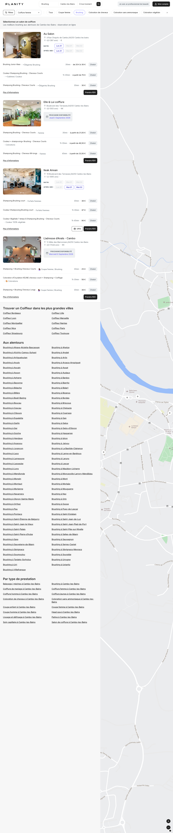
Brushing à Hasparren (62, 433)
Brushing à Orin (59, 499)
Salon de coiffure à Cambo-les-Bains (69, 622)
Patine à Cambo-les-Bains (64, 617)
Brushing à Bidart (60, 388)
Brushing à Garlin (11, 423)
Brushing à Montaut (12, 484)
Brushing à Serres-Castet (64, 544)
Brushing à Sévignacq (13, 549)
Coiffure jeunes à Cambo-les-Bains (69, 594)
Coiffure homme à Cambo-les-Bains (20, 594)
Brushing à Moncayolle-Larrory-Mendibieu (72, 473)
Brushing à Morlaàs (61, 484)
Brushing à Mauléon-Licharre (66, 468)
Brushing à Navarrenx (13, 494)
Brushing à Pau (10, 509)
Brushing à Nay (59, 494)
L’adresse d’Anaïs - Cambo (59, 238)
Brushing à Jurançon (13, 448)
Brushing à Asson (11, 372)
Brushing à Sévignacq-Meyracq (67, 549)
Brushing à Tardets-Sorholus (17, 559)
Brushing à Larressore (13, 458)
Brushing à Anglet (60, 352)
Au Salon (49, 33)
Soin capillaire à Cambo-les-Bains (19, 622)
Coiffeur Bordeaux (12, 313)
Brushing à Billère (11, 393)
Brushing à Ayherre (12, 377)
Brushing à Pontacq (12, 514)
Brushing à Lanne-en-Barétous (66, 453)
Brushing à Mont (60, 478)
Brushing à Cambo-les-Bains (65, 584)
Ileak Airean (51, 170)
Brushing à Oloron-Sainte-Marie (18, 499)
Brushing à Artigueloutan (15, 357)
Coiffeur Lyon (9, 318)
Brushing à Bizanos (61, 393)
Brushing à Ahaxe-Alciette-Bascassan (21, 347)
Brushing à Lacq (11, 453)
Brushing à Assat (60, 367)
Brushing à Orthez (12, 504)
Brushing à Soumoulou (14, 554)
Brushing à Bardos (60, 377)
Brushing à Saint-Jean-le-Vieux (18, 524)
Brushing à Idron (60, 438)
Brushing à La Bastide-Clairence (67, 448)
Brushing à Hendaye (13, 438)
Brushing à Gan (59, 418)
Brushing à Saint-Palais (14, 529)
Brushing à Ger (10, 428)
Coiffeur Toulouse (60, 333)
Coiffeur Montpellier (12, 323)
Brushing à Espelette (13, 418)
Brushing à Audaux (61, 372)
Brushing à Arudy (11, 362)
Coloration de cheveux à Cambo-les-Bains (23, 599)
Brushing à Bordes (60, 398)
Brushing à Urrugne (61, 559)
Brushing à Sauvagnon (63, 539)
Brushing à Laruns (60, 458)
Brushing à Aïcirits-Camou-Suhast (19, 352)
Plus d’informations (11, 92)
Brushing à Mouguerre (62, 489)
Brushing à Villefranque (14, 569)
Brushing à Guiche (12, 433)
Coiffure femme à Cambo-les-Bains (69, 589)
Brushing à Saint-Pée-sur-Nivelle (67, 529)
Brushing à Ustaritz (61, 564)
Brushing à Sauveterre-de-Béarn (18, 544)
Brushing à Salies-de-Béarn (65, 534)
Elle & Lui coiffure (54, 102)
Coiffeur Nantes (59, 323)
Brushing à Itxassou (12, 443)
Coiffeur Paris (58, 328)
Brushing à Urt (10, 564)
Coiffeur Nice (9, 328)
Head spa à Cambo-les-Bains (66, 612)
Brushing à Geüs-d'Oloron (64, 428)
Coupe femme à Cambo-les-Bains (68, 607)
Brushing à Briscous (61, 403)
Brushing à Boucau (12, 403)
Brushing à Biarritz (60, 383)
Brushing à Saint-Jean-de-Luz (66, 519)
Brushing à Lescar (60, 463)
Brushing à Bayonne (12, 383)
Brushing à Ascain (12, 367)
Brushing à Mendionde (14, 473)
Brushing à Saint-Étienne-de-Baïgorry (21, 519)
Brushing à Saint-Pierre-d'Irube (18, 534)
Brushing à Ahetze (60, 347)
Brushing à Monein (12, 478)
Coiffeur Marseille (60, 318)
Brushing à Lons (11, 468)
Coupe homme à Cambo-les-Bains (19, 612)
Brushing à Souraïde (61, 554)
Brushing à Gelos (60, 423)
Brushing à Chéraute (62, 408)
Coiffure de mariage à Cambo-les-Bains (22, 589)
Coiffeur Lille (58, 313)
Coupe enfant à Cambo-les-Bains (19, 607)
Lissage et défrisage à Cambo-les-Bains (22, 617)
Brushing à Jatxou (60, 443)
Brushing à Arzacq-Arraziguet (66, 362)
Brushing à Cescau (12, 408)
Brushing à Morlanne (13, 489)
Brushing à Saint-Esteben (64, 514)
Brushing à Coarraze (61, 413)
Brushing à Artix (59, 357)
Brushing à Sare (10, 539)
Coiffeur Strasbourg (12, 333)
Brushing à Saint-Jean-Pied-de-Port (69, 524)
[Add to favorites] (38, 34)
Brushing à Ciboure (12, 413)
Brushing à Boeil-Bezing (14, 398)
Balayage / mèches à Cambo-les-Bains (21, 584)
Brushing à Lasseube (13, 463)
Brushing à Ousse (60, 504)
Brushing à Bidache (12, 388)
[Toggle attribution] (170, 830)
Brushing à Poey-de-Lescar (65, 509)
